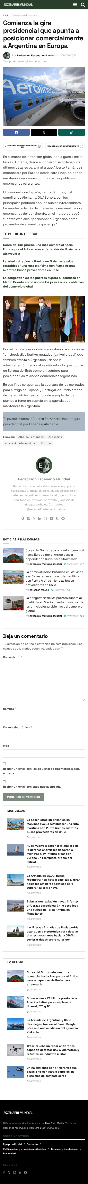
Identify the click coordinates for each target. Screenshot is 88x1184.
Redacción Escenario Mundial (35, 55)
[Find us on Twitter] (9, 1172)
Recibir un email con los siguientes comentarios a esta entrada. (41, 771)
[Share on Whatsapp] (71, 132)
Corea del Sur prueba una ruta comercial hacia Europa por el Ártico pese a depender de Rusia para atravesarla (42, 249)
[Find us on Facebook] (4, 1172)
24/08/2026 (72, 564)
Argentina (55, 437)
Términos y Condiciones (64, 1149)
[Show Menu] (75, 4)
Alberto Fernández (31, 437)
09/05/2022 (69, 55)
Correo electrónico (18, 727)
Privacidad (9, 1153)
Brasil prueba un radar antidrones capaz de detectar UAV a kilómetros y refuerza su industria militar (53, 1050)
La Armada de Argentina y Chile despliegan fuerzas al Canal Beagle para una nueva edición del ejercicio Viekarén (52, 1026)
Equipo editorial (12, 1144)
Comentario (12, 657)
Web (6, 745)
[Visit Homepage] (18, 4)
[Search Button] (83, 4)
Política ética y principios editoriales (24, 1149)
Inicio (6, 15)
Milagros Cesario (39, 590)
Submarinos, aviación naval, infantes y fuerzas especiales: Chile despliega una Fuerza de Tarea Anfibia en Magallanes (53, 907)
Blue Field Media (54, 1123)
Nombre (10, 709)
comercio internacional (21, 443)
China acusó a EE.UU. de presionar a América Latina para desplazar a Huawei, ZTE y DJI (52, 1002)
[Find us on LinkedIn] (20, 1172)
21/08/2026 (58, 590)
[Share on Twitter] (44, 132)
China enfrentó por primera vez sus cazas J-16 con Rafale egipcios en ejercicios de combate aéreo (52, 1072)
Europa (46, 443)
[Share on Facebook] (16, 132)
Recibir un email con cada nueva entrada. (32, 786)
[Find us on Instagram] (14, 1172)
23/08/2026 (35, 867)
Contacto (32, 1144)
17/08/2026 (72, 616)
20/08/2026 (35, 893)
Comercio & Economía (24, 15)
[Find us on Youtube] (25, 1172)
